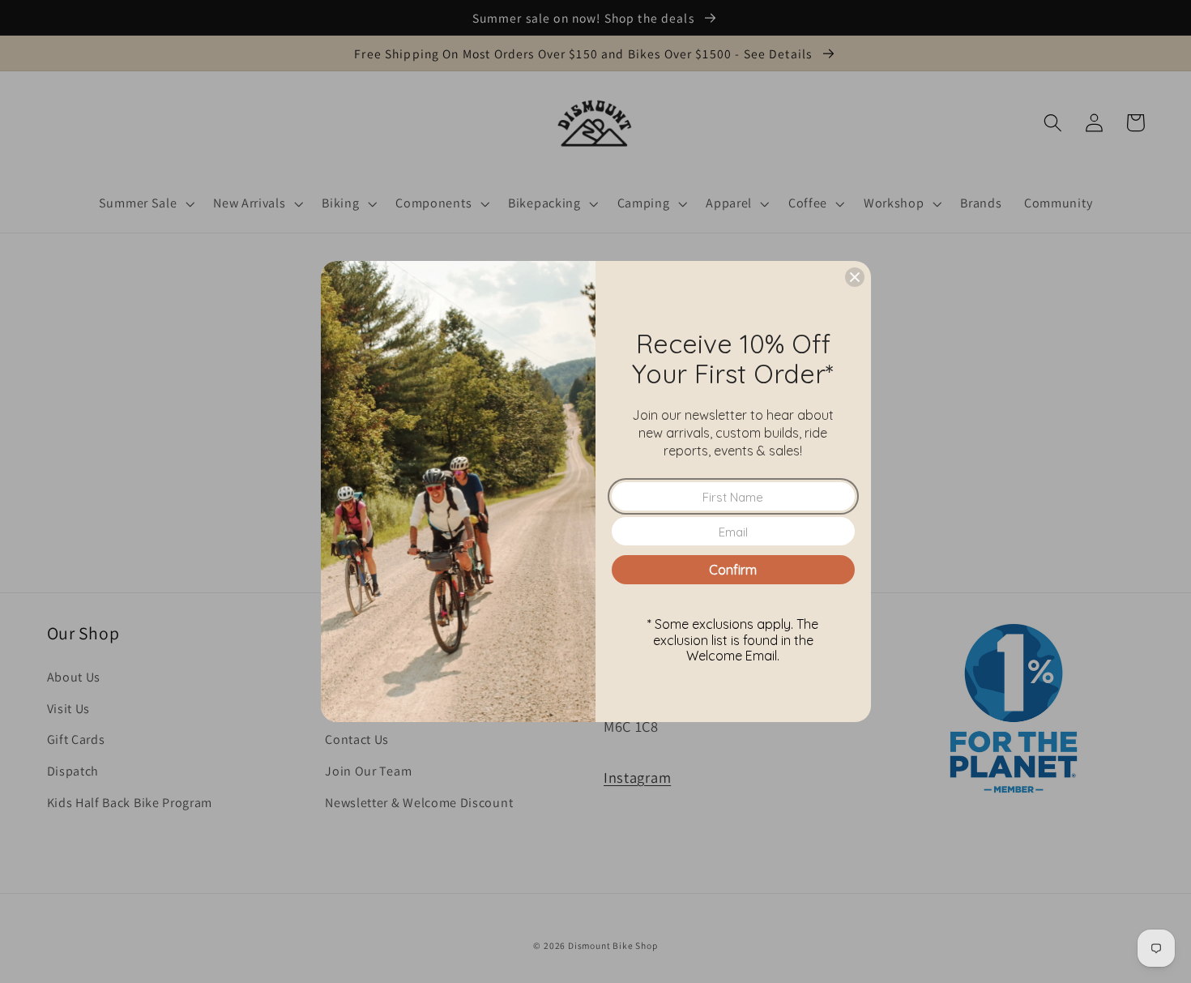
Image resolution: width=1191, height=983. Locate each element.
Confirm (733, 570)
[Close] (854, 277)
